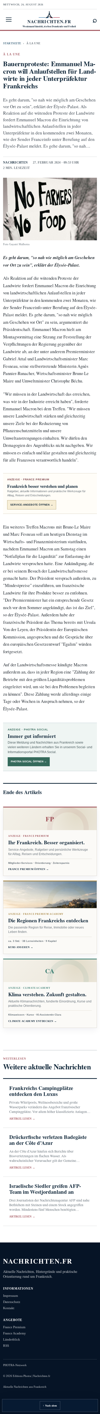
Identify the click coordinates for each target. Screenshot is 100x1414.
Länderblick (11, 1339)
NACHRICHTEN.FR (38, 1261)
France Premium (14, 1327)
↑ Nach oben (50, 1405)
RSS (6, 1346)
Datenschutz (11, 1302)
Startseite (12, 43)
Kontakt (8, 1308)
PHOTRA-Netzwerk (15, 1365)
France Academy (14, 1333)
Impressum (10, 1296)
